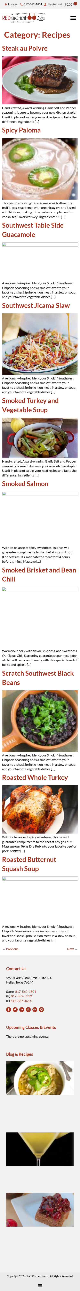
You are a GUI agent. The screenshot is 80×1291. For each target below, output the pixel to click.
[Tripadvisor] (34, 1009)
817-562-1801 (25, 991)
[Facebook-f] (8, 1009)
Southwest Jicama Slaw (36, 305)
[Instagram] (41, 1009)
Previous (10, 949)
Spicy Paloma (21, 130)
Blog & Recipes (19, 1054)
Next (72, 949)
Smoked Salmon (25, 484)
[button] (73, 18)
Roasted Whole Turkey (35, 777)
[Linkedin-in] (21, 1009)
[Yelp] (28, 1009)
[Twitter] (15, 1009)
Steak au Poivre (25, 48)
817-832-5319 (21, 996)
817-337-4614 (21, 1001)
